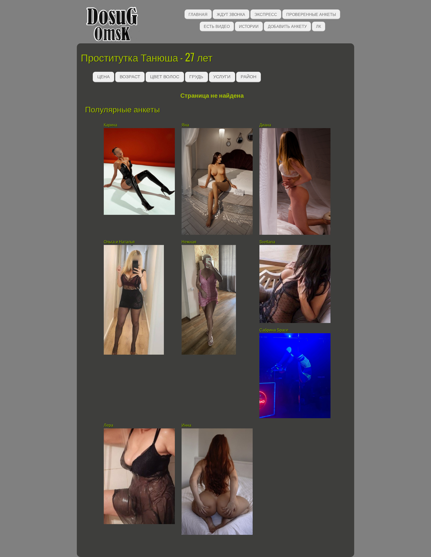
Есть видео (217, 26)
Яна (185, 125)
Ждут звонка (231, 14)
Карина (111, 125)
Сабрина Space (273, 330)
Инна (186, 425)
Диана (265, 125)
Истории (249, 26)
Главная (198, 14)
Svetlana (267, 242)
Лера (108, 425)
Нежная (189, 242)
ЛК (318, 26)
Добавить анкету (287, 26)
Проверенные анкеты (311, 14)
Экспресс (265, 14)
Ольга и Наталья (119, 242)
